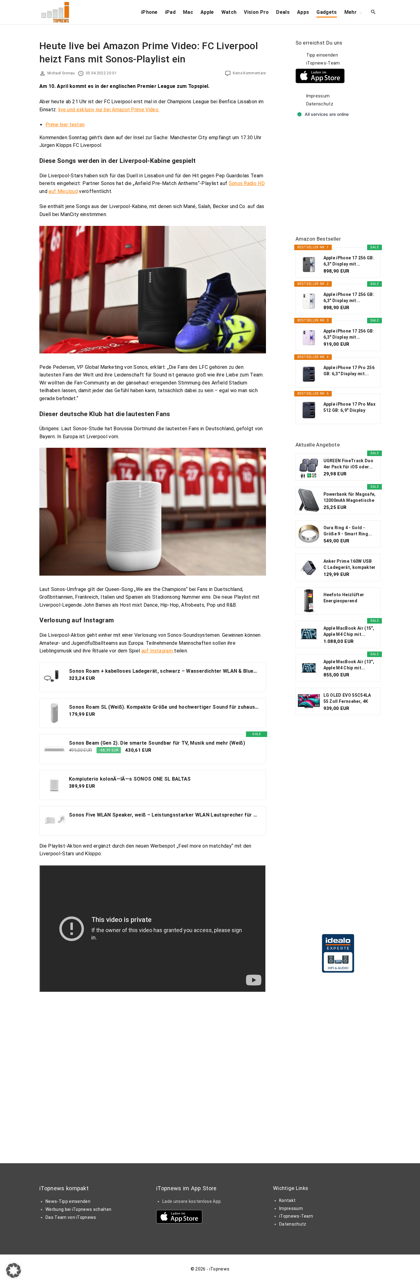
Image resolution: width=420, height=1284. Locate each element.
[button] (13, 1270)
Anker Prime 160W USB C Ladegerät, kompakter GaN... (349, 564)
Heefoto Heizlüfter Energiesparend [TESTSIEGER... (343, 598)
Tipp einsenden (322, 55)
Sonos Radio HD (247, 183)
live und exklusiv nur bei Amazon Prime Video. (108, 109)
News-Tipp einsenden (68, 1201)
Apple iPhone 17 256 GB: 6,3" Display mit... (348, 260)
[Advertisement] (341, 177)
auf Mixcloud (63, 191)
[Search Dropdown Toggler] (373, 12)
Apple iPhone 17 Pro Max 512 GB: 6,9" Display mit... (349, 407)
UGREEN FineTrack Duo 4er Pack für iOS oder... (348, 463)
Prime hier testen (65, 125)
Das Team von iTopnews (71, 1217)
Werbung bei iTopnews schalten (78, 1209)
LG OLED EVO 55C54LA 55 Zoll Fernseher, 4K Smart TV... (347, 698)
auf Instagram (157, 651)
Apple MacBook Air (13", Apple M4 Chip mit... (348, 664)
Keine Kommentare (249, 73)
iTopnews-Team (323, 63)
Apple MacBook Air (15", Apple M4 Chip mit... (348, 631)
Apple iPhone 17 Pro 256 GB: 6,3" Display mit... (348, 370)
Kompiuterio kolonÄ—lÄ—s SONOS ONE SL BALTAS (130, 779)
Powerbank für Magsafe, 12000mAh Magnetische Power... (349, 497)
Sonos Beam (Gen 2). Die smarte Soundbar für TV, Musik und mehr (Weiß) (157, 743)
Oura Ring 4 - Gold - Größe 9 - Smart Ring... (347, 530)
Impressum (318, 95)
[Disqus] (152, 1069)
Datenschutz (320, 103)
